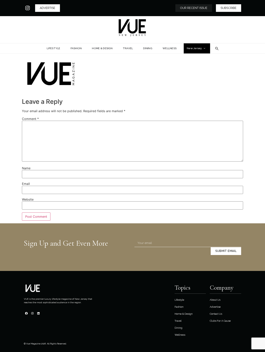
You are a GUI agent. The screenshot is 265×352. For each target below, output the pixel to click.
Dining (178, 327)
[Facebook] (26, 313)
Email (26, 183)
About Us (215, 299)
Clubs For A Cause (220, 320)
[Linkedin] (38, 313)
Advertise (215, 306)
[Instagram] (27, 8)
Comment (30, 118)
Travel (178, 320)
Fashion (179, 306)
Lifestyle (179, 299)
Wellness (180, 334)
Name (26, 168)
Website (28, 199)
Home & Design (184, 313)
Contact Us (216, 313)
